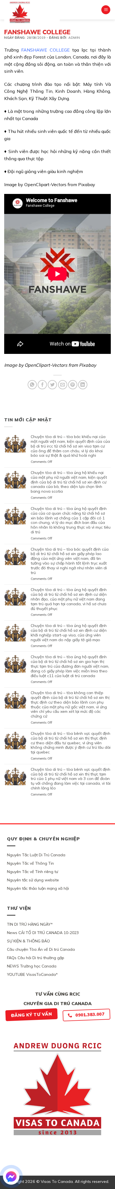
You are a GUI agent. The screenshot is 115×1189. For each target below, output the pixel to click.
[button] (105, 9)
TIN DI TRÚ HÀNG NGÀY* (30, 924)
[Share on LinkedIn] (82, 384)
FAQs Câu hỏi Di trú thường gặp (35, 957)
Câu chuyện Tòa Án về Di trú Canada (41, 949)
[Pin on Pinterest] (72, 384)
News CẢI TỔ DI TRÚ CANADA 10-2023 (43, 932)
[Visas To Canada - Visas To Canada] (32, 12)
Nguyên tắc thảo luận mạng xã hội (38, 888)
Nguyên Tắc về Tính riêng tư (32, 871)
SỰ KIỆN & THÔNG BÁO (28, 941)
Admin (74, 38)
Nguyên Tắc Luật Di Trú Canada (36, 854)
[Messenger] (11, 1176)
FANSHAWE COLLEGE (45, 50)
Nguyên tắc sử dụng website (33, 879)
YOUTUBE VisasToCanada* (32, 974)
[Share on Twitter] (52, 384)
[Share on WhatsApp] (32, 384)
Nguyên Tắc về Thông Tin (30, 863)
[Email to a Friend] (62, 384)
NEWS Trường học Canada (31, 966)
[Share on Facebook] (42, 384)
